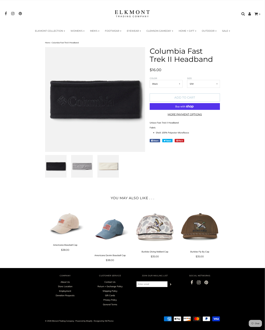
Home (47, 42)
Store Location (65, 286)
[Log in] (248, 14)
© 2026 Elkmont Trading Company (59, 321)
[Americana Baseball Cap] (65, 223)
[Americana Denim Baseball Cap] (110, 229)
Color (153, 78)
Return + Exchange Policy (110, 286)
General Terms (110, 304)
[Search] (241, 14)
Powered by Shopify (83, 321)
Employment (65, 291)
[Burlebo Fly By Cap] (200, 227)
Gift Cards (110, 295)
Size (189, 78)
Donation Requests (65, 295)
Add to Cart (184, 97)
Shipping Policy (110, 291)
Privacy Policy (110, 299)
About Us (65, 282)
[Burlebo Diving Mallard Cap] (155, 227)
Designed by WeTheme (104, 321)
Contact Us (109, 282)
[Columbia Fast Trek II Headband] (56, 166)
